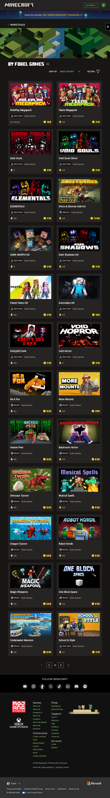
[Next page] (68, 665)
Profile (53, 744)
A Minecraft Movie (40, 756)
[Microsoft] (94, 783)
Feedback (54, 727)
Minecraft (36, 706)
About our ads (74, 789)
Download (55, 733)
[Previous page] (41, 665)
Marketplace (17, 24)
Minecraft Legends (40, 722)
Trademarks (61, 789)
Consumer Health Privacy (33, 789)
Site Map (54, 730)
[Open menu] (103, 5)
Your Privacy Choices (35, 793)
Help (53, 723)
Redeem (54, 747)
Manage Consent (62, 767)
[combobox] (70, 71)
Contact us (55, 736)
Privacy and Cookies (14, 789)
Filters (91, 71)
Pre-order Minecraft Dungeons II (62, 15)
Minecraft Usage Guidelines (43, 767)
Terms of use (50, 789)
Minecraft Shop (57, 709)
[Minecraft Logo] (19, 5)
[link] (25, 686)
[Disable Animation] (107, 26)
